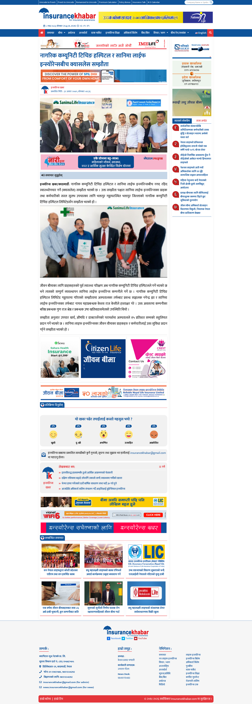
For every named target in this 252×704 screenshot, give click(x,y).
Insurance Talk (139, 2)
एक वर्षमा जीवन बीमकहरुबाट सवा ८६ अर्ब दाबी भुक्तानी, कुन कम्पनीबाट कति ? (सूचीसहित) (61, 612)
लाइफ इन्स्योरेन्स (193, 655)
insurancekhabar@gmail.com (148, 452)
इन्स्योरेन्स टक (192, 685)
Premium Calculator (108, 2)
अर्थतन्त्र (71, 33)
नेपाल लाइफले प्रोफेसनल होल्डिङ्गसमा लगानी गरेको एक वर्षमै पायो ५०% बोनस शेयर (193, 146)
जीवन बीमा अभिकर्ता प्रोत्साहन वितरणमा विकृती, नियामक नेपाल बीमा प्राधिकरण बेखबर (195, 209)
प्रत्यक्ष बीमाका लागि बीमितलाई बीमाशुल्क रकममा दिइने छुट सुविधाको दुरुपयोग (194, 196)
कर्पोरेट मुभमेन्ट (192, 677)
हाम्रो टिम (58, 698)
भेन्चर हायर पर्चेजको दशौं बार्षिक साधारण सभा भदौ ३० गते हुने (89, 483)
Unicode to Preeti (47, 2)
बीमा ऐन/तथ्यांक (178, 33)
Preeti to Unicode (66, 2)
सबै (163, 467)
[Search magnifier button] (211, 2)
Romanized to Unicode (86, 2)
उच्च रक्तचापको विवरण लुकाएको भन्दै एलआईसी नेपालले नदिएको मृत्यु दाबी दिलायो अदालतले (146, 574)
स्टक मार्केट (96, 33)
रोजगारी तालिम (192, 681)
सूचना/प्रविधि (164, 673)
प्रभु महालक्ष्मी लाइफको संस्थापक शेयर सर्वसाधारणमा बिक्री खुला (146, 610)
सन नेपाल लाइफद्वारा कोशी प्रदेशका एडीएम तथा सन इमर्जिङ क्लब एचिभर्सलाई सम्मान (61, 574)
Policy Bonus (124, 2)
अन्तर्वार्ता (83, 33)
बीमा (60, 33)
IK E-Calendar (154, 2)
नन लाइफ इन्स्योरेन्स (168, 659)
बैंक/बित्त (145, 33)
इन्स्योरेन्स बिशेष (193, 659)
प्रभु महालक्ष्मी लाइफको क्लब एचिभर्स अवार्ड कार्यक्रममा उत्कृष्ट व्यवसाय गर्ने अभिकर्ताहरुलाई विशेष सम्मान (103, 574)
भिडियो (162, 685)
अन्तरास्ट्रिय (164, 666)
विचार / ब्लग (159, 33)
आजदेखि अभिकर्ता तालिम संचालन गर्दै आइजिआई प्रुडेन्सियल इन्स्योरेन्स (93, 489)
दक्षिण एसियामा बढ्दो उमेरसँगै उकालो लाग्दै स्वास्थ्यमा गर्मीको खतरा (92, 478)
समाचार (50, 33)
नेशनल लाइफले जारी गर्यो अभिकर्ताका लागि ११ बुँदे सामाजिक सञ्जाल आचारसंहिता (194, 171)
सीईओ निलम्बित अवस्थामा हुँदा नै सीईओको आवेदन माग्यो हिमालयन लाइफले (195, 159)
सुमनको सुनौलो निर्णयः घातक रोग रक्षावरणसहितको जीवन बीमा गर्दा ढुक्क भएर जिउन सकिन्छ (104, 612)
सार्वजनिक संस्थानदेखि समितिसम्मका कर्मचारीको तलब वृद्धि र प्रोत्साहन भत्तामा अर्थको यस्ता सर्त (194, 131)
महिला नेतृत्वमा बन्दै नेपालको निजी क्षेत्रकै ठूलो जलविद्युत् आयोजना (193, 184)
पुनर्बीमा (189, 666)
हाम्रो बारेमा (45, 698)
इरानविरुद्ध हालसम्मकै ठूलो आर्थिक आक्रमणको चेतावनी (87, 473)
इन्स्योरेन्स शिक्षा (113, 33)
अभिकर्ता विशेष (130, 33)
